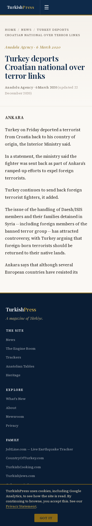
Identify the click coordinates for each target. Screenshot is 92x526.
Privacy (12, 425)
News (26, 30)
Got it (46, 518)
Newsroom (15, 416)
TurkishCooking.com (23, 467)
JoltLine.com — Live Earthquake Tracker (39, 449)
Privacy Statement (21, 506)
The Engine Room (21, 348)
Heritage (13, 375)
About (11, 407)
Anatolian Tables (20, 366)
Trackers (13, 357)
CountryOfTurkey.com (25, 458)
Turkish (20, 7)
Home (10, 30)
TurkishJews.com (20, 475)
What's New (16, 398)
